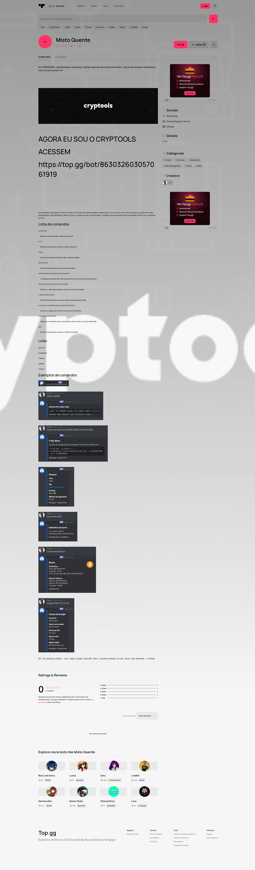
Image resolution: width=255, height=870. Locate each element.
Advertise (119, 6)
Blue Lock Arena (46, 775)
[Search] (213, 19)
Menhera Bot (45, 801)
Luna (133, 801)
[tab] (44, 57)
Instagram (42, 353)
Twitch (41, 369)
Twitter (41, 358)
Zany (103, 775)
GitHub (41, 363)
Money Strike (76, 801)
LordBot (135, 775)
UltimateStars (107, 801)
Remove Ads (212, 100)
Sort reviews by (129, 716)
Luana (72, 775)
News (94, 6)
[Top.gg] (41, 6)
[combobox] (147, 715)
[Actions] (215, 57)
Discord (41, 347)
